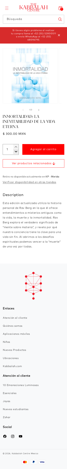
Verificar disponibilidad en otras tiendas (29, 182)
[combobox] (33, 19)
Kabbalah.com (12, 366)
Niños (6, 342)
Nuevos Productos (14, 350)
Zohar (7, 417)
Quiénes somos (13, 326)
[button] (7, 8)
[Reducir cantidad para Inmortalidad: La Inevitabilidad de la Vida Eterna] (15, 147)
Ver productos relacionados (31, 163)
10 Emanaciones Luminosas (21, 385)
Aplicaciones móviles (16, 334)
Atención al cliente (15, 318)
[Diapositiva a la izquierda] (23, 110)
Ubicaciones (11, 358)
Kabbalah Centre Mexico (25, 454)
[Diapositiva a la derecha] (39, 110)
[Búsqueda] (60, 19)
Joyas (6, 401)
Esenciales (10, 393)
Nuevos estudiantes (16, 409)
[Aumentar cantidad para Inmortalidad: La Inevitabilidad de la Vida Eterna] (15, 151)
